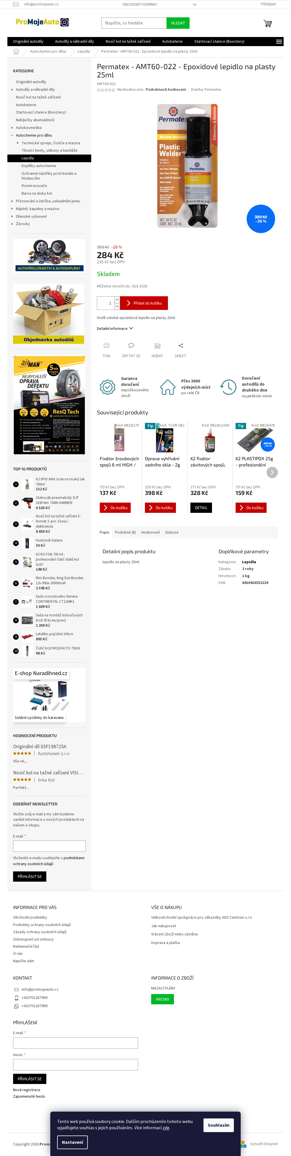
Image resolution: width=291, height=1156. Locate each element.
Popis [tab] (104, 532)
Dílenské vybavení (31, 216)
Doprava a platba (165, 943)
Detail (201, 507)
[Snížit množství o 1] (117, 306)
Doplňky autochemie (39, 166)
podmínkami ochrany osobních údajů (48, 861)
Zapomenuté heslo (29, 1096)
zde (166, 1128)
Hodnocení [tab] (151, 532)
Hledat (178, 22)
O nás (18, 954)
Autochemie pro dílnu (34, 135)
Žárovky (23, 224)
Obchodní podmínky (139, 4)
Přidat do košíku (148, 303)
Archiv (162, 999)
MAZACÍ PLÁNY (163, 988)
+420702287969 (34, 998)
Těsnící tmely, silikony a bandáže (50, 150)
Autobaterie (26, 105)
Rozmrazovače (34, 186)
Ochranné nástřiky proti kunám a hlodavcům (49, 176)
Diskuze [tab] (172, 532)
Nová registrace (26, 1090)
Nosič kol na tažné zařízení (38, 97)
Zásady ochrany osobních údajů (39, 932)
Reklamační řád (26, 946)
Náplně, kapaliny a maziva (37, 209)
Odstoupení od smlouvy (33, 939)
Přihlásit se (30, 876)
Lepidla (28, 158)
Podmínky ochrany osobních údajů (42, 925)
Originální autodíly (31, 82)
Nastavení (72, 1142)
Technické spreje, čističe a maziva (51, 143)
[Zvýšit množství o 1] (117, 300)
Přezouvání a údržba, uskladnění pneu (48, 201)
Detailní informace (112, 329)
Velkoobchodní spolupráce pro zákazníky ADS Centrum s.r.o (201, 917)
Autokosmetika (29, 128)
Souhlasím (219, 1125)
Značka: (206, 89)
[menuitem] (28, 41)
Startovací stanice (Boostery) (41, 112)
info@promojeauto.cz (40, 989)
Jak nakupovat (163, 926)
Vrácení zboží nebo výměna (174, 934)
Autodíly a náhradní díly (35, 89)
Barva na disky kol (37, 193)
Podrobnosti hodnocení (166, 89)
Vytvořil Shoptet (264, 1144)
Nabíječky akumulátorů (35, 120)
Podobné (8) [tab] (125, 532)
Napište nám (23, 961)
